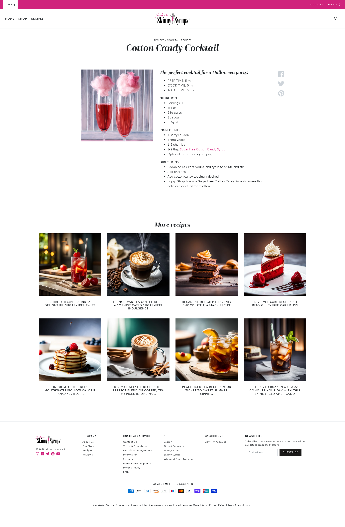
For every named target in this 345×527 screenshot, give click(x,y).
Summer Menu (191, 505)
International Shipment (137, 463)
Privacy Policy (131, 467)
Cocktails (98, 505)
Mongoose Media (182, 511)
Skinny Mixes (172, 450)
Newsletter (254, 436)
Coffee (110, 505)
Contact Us (130, 441)
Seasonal (136, 505)
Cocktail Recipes (179, 40)
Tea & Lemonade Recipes (158, 505)
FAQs (126, 472)
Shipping (128, 459)
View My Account (215, 441)
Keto (204, 505)
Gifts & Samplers (174, 446)
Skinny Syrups (172, 454)
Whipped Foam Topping (178, 459)
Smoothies (122, 505)
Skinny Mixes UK (55, 449)
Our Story (88, 446)
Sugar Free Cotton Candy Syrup (202, 149)
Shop (22, 18)
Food (178, 505)
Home (9, 18)
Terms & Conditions (135, 446)
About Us (87, 441)
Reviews (87, 454)
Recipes (37, 18)
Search (168, 441)
